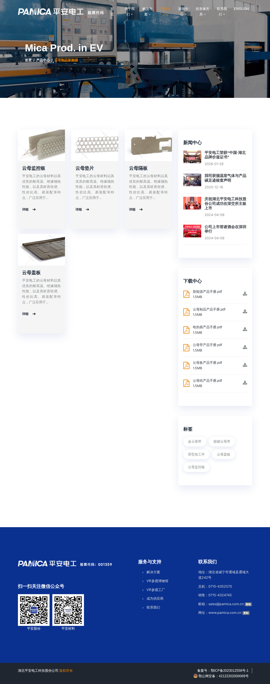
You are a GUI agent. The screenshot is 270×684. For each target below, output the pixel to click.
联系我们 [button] (222, 11)
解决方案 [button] (147, 11)
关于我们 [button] (129, 11)
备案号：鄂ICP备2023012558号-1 (222, 670)
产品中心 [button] (165, 11)
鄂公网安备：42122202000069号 (223, 676)
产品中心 (43, 60)
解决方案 (153, 572)
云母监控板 (196, 467)
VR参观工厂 (156, 589)
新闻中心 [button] (183, 11)
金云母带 (194, 441)
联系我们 (153, 607)
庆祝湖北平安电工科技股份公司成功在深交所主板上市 (225, 203)
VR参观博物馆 (157, 581)
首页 (28, 60)
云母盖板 (223, 454)
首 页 (115, 11)
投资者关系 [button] (202, 11)
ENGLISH (241, 8)
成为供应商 (155, 598)
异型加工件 (196, 454)
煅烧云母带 (221, 441)
